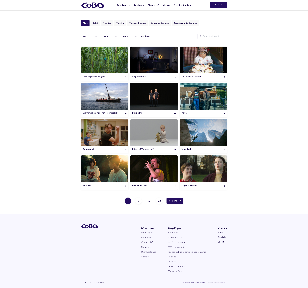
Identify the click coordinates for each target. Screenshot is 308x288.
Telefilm (120, 23)
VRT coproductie (176, 247)
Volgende (174, 201)
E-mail (221, 233)
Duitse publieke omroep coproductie (187, 252)
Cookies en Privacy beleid (194, 282)
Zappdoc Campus (160, 23)
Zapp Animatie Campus (185, 23)
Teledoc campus (176, 266)
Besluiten (139, 5)
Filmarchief (153, 5)
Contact (218, 5)
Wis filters (145, 36)
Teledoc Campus (137, 23)
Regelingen (122, 5)
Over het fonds (181, 5)
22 (159, 200)
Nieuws (166, 5)
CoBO (95, 23)
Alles (85, 23)
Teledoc (107, 23)
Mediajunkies (220, 282)
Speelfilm (173, 233)
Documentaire (175, 237)
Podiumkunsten (176, 242)
